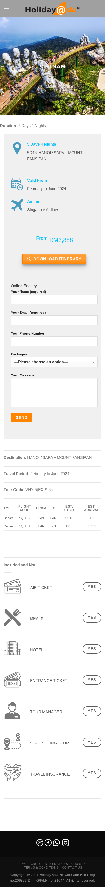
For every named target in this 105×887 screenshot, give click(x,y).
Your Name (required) (28, 292)
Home (23, 864)
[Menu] (7, 8)
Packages (19, 354)
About (36, 864)
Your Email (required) (28, 312)
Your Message (22, 375)
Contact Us (72, 867)
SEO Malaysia (10, 828)
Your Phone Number (27, 333)
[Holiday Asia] (52, 9)
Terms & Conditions (41, 867)
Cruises (78, 864)
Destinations (56, 864)
